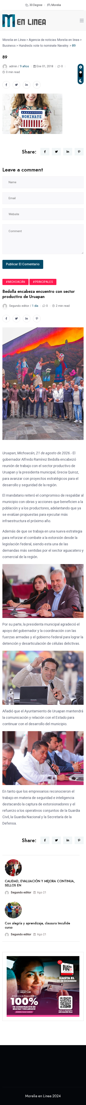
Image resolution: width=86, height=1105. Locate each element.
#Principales (43, 281)
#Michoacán (15, 281)
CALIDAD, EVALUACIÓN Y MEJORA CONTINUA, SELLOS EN (40, 883)
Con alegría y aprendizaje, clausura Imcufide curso (37, 925)
